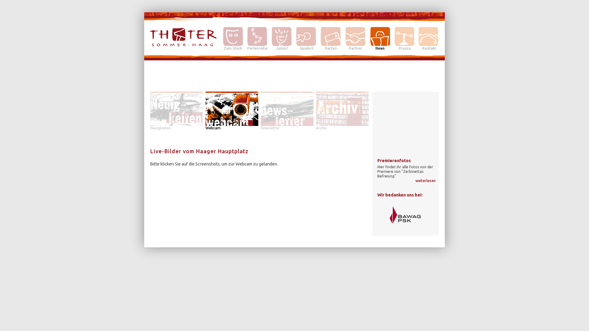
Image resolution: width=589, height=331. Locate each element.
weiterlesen (425, 181)
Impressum (428, 242)
